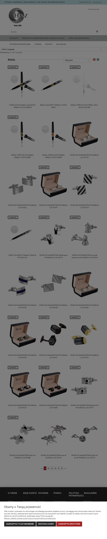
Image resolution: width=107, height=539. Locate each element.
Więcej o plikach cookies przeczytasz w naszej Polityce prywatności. (30, 518)
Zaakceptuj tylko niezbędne (20, 524)
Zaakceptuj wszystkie (69, 524)
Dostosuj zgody (46, 524)
